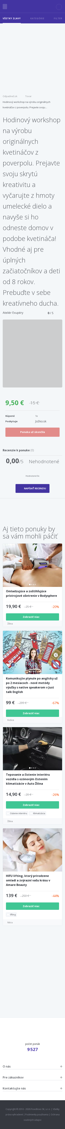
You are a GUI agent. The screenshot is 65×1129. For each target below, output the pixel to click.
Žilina (10, 623)
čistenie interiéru (18, 813)
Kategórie (37, 18)
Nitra (10, 922)
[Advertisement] (32, 57)
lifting (13, 914)
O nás (7, 1066)
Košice (10, 720)
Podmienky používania (36, 1114)
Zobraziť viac (31, 617)
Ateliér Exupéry (13, 313)
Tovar (28, 96)
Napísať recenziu (35, 488)
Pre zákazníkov (13, 1077)
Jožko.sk (40, 421)
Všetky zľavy (12, 18)
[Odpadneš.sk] (33, 6)
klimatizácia (39, 813)
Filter (58, 18)
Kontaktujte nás (14, 1088)
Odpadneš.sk (10, 96)
